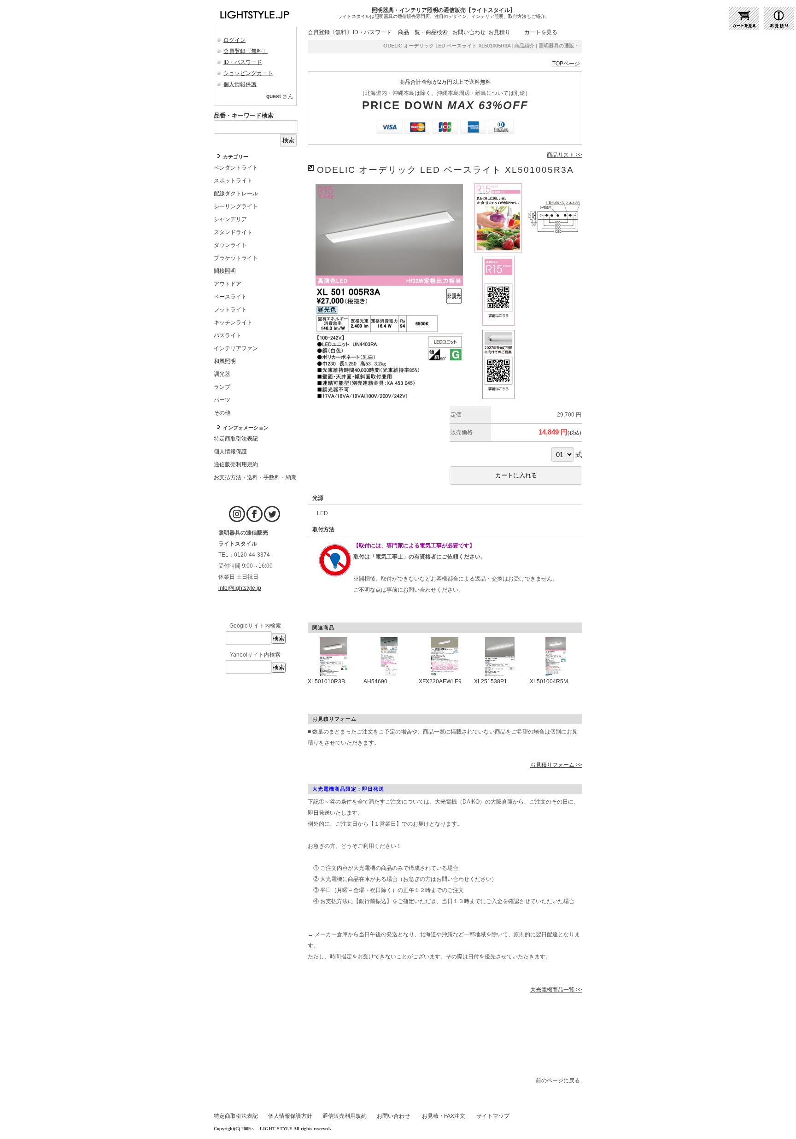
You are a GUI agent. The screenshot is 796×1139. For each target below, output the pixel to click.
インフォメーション (246, 427)
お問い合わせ (469, 32)
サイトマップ (492, 1116)
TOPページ (566, 63)
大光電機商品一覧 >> (556, 989)
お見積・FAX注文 (443, 1116)
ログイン (234, 40)
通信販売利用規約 (344, 1116)
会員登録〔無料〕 (245, 51)
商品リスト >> (564, 155)
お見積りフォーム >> (556, 765)
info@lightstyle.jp (239, 588)
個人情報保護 (240, 84)
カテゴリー (235, 156)
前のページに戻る (558, 1080)
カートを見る (540, 32)
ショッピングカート (248, 73)
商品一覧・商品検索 (423, 32)
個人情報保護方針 (290, 1116)
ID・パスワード (242, 62)
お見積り (499, 32)
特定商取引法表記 (236, 1116)
